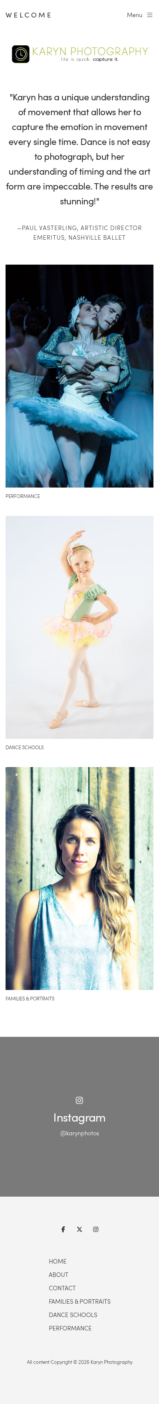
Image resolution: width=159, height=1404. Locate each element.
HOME (58, 1261)
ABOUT (58, 1274)
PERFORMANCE (70, 1328)
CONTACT (62, 1288)
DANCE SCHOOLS (73, 1315)
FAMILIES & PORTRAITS (80, 1301)
